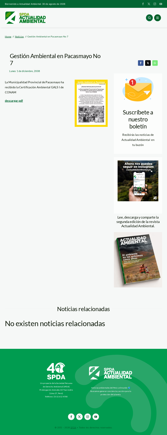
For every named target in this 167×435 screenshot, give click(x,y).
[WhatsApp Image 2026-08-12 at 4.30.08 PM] (138, 233)
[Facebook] (140, 63)
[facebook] (143, 4)
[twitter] (149, 4)
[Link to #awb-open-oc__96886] (149, 17)
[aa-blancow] (111, 367)
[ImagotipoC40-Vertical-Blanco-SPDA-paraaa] (56, 363)
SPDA (73, 427)
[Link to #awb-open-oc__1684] (157, 17)
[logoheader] (25, 12)
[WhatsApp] (155, 63)
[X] (148, 63)
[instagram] (154, 4)
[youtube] (160, 4)
